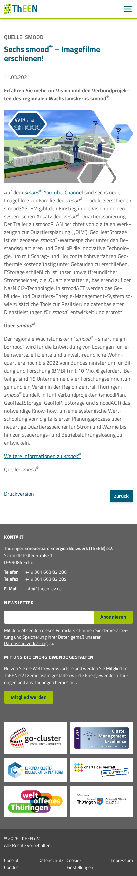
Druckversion (19, 494)
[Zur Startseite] (20, 9)
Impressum (122, 860)
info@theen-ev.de (43, 588)
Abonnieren (113, 617)
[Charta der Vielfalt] (101, 770)
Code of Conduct (12, 864)
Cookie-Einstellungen (80, 864)
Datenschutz (50, 860)
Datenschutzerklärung (26, 643)
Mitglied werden (29, 697)
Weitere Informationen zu (42, 456)
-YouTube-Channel (53, 192)
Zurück (121, 496)
